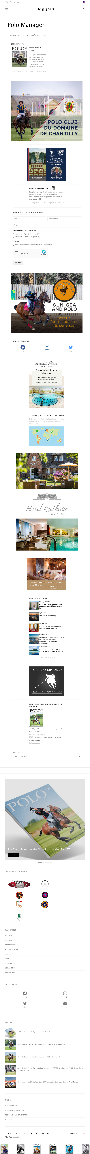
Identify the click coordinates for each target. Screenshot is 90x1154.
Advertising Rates (12, 1105)
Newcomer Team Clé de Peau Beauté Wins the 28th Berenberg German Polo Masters (47, 1082)
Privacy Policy (10, 972)
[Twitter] (14, 2)
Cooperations (10, 963)
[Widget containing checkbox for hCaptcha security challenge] (30, 253)
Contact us (9, 940)
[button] (47, 658)
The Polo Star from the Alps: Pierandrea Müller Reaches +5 (38, 1057)
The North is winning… (48, 615)
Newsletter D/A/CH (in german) (27, 237)
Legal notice (10, 968)
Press (7, 954)
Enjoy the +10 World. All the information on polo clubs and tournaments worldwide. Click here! (46, 421)
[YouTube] (18, 2)
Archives (16, 753)
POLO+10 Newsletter (13, 949)
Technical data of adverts (16, 1115)
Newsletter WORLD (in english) (27, 234)
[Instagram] (10, 2)
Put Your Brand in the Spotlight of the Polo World (41, 849)
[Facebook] (6, 2)
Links (7, 959)
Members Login (11, 945)
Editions (8, 1119)
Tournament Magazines (14, 1110)
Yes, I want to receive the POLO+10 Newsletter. (33, 244)
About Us (8, 935)
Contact (74, 1133)
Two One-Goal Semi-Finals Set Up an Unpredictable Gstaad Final (41, 1044)
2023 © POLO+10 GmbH (27, 1133)
